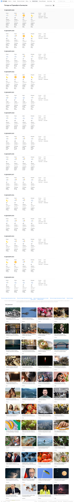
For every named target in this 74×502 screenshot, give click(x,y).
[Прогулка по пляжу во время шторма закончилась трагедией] (12, 347)
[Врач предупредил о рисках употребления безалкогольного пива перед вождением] (61, 427)
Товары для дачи (40, 299)
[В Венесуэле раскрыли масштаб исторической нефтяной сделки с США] (45, 491)
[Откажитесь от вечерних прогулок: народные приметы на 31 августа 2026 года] (12, 395)
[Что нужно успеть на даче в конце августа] (12, 443)
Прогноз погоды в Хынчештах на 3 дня (8, 298)
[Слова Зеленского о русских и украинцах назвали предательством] (45, 395)
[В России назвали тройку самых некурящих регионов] (28, 491)
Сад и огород (33, 299)
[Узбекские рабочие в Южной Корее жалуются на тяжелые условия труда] (61, 395)
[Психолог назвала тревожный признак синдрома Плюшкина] (12, 363)
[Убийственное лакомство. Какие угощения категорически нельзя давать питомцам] (28, 379)
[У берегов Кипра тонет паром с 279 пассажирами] (45, 331)
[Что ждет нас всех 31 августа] (61, 491)
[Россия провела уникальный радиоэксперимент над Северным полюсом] (45, 443)
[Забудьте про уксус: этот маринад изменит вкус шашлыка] (28, 331)
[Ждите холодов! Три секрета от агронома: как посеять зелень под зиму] (28, 427)
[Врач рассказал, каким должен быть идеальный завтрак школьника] (61, 459)
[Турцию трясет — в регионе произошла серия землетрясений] (28, 459)
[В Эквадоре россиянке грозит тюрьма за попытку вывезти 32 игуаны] (28, 443)
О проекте (35, 501)
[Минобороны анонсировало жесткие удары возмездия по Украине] (61, 363)
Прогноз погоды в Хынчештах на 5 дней (24, 298)
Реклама (8, 501)
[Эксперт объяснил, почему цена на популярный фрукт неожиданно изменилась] (12, 427)
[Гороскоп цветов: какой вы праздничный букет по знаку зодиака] (61, 379)
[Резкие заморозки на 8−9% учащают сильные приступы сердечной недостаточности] (61, 443)
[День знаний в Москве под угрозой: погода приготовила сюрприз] (61, 331)
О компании (4, 501)
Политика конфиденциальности (42, 501)
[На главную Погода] (4, 1)
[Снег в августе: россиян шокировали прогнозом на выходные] (28, 363)
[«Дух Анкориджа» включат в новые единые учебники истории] (12, 459)
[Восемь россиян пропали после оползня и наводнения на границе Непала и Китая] (45, 427)
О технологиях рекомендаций (52, 501)
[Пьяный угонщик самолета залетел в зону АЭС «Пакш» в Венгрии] (28, 314)
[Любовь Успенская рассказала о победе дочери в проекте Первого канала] (12, 411)
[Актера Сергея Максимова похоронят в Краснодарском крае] (45, 363)
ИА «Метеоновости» (70, 501)
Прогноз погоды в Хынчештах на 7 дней (41, 298)
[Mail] (1, 1)
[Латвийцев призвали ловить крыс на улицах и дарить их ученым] (61, 314)
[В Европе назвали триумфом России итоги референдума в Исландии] (45, 379)
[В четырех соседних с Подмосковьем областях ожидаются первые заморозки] (61, 411)
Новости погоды (70, 298)
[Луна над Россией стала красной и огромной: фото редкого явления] (61, 475)
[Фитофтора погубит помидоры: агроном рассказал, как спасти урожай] (45, 459)
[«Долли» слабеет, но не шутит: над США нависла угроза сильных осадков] (45, 411)
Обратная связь (60, 501)
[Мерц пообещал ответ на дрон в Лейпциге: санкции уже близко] (28, 475)
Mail (1, 501)
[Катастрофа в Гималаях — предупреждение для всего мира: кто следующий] (12, 314)
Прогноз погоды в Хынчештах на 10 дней (57, 298)
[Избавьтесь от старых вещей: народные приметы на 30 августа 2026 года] (12, 331)
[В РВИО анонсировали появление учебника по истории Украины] (45, 475)
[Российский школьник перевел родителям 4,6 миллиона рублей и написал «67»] (28, 347)
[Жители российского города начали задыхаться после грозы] (12, 475)
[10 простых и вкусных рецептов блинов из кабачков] (45, 347)
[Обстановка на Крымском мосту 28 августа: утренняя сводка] (61, 347)
